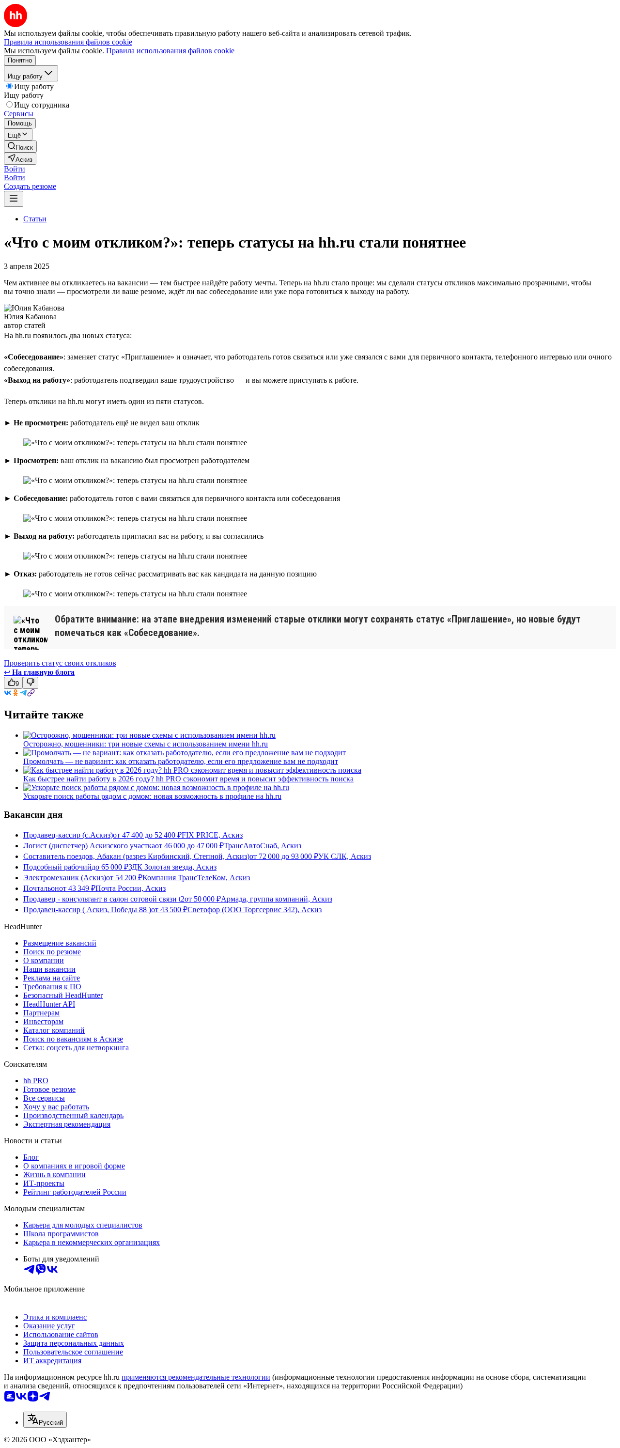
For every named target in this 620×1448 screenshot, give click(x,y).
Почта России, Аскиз (130, 888)
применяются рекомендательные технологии (196, 1377)
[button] (14, 169)
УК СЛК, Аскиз (344, 856)
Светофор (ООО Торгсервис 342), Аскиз (254, 909)
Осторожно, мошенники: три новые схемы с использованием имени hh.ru (145, 744)
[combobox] (45, 1420)
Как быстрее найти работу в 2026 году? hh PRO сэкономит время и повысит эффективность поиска (188, 779)
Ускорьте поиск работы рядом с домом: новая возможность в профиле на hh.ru (152, 796)
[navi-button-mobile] (13, 199)
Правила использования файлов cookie (170, 51)
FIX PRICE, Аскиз (212, 835)
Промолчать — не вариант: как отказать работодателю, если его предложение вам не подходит (180, 761)
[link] (20, 146)
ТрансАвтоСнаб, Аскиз (262, 845)
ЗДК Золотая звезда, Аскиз (172, 867)
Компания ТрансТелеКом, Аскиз (196, 877)
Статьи (34, 219)
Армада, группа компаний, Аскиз (276, 899)
